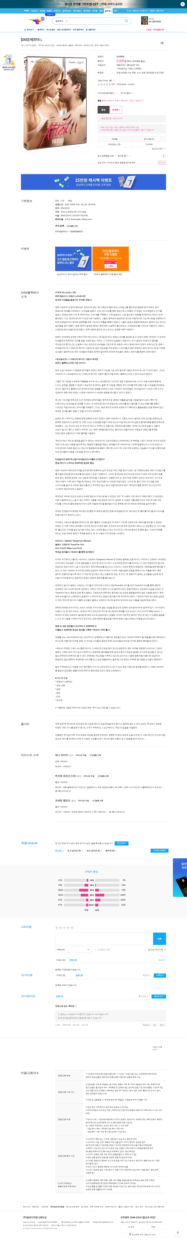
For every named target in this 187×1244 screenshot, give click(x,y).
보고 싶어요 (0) (74, 850)
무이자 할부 (126, 93)
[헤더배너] (152, 20)
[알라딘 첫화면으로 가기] (37, 20)
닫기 (183, 4)
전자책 (42, 11)
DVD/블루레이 (61, 231)
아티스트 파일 (81, 755)
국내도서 (34, 11)
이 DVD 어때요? (159, 850)
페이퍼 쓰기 (158, 996)
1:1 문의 (131, 1227)
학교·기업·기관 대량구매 (154, 1207)
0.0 (113, 84)
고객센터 (152, 11)
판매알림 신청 (114, 144)
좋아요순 (143, 996)
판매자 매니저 (110, 1207)
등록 (160, 939)
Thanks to (146, 1025)
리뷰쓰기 (159, 975)
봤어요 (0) (110, 850)
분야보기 (30, 30)
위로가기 (178, 1233)
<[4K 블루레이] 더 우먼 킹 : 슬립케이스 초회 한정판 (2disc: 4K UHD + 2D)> (96, 787)
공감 (154, 1025)
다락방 (57, 1025)
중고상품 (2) (149, 139)
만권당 (49, 11)
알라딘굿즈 (67, 11)
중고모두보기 (157, 149)
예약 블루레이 (78, 30)
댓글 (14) (84, 1025)
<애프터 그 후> (90, 812)
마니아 (58, 850)
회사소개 (26, 1207)
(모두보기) (66, 791)
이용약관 (44, 1207)
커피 (115, 11)
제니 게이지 (26, 45)
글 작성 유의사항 (156, 949)
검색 (126, 21)
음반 (101, 11)
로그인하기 (121, 843)
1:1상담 (120, 1074)
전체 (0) (73, 960)
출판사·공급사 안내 (125, 1207)
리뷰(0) (131, 84)
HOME (26, 11)
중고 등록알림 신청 (106, 156)
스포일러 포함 (103, 949)
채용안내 (35, 1207)
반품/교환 (130, 1074)
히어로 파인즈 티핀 (46, 45)
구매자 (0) (60, 960)
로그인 (129, 11)
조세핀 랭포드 (62, 45)
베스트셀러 (50, 30)
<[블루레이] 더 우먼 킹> (151, 787)
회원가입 (136, 11)
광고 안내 (139, 1207)
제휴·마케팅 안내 (96, 1207)
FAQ (153, 1227)
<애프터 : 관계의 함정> (73, 812)
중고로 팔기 (123, 156)
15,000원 (149, 144)
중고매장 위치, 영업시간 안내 (144, 1235)
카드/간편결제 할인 (106, 93)
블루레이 (108, 11)
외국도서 (57, 11)
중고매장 (87, 11)
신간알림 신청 (72, 226)
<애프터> (67, 766)
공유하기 (162, 43)
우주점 (94, 11)
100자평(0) (121, 84)
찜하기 (162, 1025)
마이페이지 (143, 11)
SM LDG (78, 45)
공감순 (146, 975)
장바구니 (159, 11)
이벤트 (149, 30)
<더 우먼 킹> (135, 787)
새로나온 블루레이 (64, 30)
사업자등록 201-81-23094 (47, 1222)
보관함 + (116, 109)
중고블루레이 (91, 30)
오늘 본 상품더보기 (157, 1048)
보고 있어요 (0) (93, 850)
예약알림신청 (158, 30)
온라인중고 (77, 11)
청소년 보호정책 (72, 1207)
